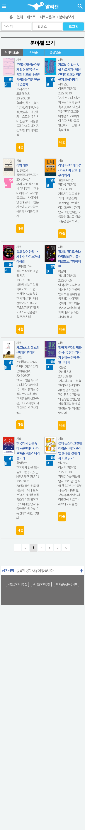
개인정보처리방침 (17, 584)
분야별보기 (66, 17)
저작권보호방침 (41, 584)
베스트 (31, 17)
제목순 (33, 52)
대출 (20, 147)
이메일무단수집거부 (66, 584)
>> (66, 547)
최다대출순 (12, 52)
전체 (19, 17)
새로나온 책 (47, 17)
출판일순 (55, 52)
